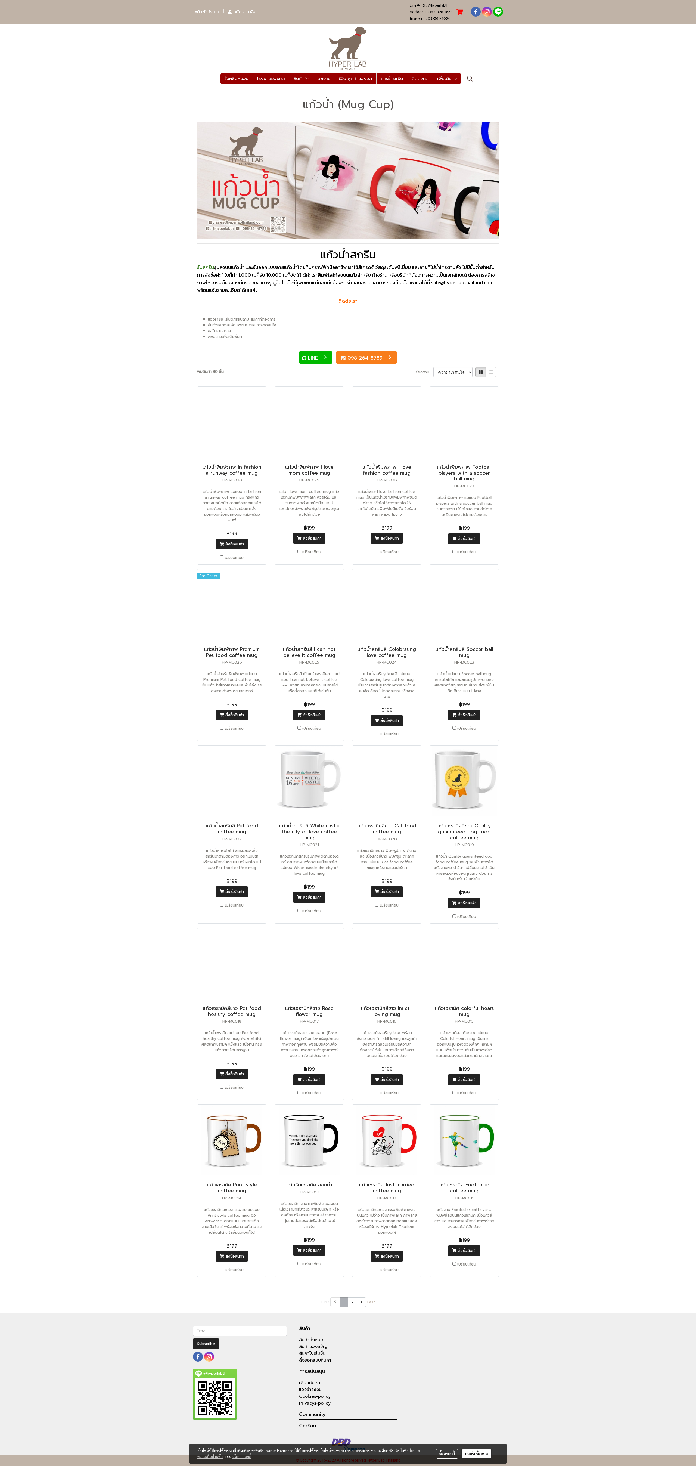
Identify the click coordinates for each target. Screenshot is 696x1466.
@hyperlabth (438, 5)
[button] (470, 78)
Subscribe (206, 1344)
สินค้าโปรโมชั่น (312, 1353)
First (325, 1302)
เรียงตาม (424, 372)
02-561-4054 (439, 18)
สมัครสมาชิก (244, 12)
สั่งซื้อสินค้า (234, 544)
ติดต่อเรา (420, 78)
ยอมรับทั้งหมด (476, 1453)
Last (371, 1302)
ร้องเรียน (307, 1425)
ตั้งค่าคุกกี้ (447, 1453)
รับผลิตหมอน (236, 78)
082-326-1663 (440, 12)
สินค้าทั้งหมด (311, 1340)
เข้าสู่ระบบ (209, 12)
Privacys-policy (315, 1403)
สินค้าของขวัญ (313, 1346)
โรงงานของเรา (271, 78)
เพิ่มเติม (445, 78)
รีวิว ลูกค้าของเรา (355, 78)
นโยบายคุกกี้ (241, 1456)
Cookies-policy (315, 1396)
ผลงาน (324, 78)
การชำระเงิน (392, 78)
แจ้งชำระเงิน (310, 1389)
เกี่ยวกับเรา (309, 1383)
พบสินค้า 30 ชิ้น (210, 372)
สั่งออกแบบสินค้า (315, 1360)
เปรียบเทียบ (234, 558)
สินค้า (299, 78)
